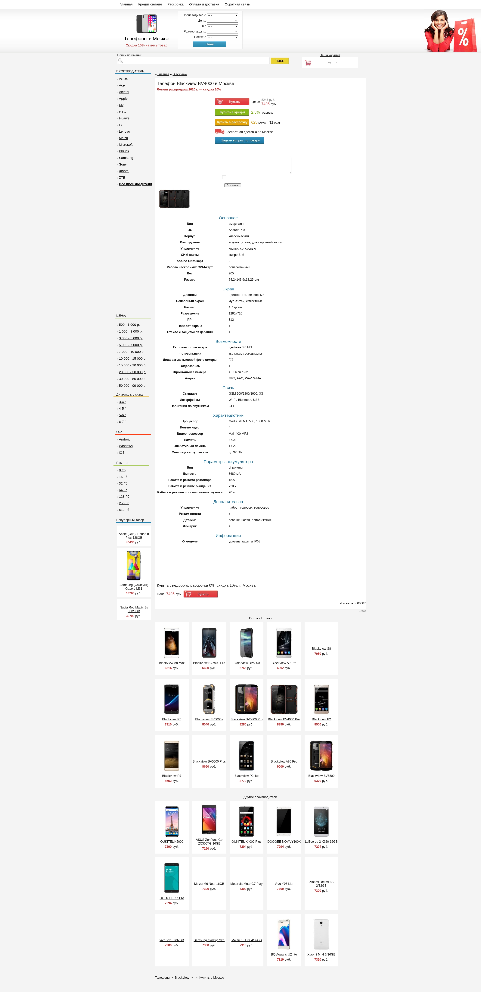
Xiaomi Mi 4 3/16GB (321, 954)
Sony (123, 164)
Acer (122, 85)
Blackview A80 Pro (284, 761)
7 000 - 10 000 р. (131, 352)
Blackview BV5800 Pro (246, 719)
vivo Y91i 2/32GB (172, 940)
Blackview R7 (171, 776)
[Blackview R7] (172, 770)
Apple (123, 98)
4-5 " (122, 408)
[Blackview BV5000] (246, 657)
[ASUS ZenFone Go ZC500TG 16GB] (209, 834)
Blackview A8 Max (172, 663)
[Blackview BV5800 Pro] (246, 714)
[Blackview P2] (321, 714)
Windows (126, 446)
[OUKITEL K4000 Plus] (247, 836)
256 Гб (124, 503)
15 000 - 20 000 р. (132, 365)
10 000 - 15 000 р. (132, 358)
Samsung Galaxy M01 (209, 940)
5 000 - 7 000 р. (131, 345)
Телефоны (162, 977)
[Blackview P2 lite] (246, 770)
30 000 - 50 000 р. (132, 379)
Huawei (124, 118)
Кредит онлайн (150, 4)
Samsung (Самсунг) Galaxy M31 (133, 586)
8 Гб (122, 470)
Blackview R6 (171, 719)
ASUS (123, 79)
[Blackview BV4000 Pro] (284, 714)
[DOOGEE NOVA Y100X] (284, 836)
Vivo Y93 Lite (284, 884)
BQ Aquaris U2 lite (284, 954)
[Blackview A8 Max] (172, 657)
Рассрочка (175, 4)
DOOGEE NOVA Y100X (284, 841)
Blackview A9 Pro (284, 663)
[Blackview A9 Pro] (284, 657)
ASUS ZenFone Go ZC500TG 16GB (209, 841)
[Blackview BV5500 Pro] (209, 657)
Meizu (123, 138)
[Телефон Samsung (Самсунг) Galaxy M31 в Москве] (133, 580)
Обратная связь (237, 4)
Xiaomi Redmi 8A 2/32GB (321, 883)
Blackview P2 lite (246, 776)
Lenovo (124, 131)
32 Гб (123, 483)
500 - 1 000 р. (129, 325)
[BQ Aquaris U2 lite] (284, 949)
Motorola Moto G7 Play (246, 884)
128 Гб (124, 496)
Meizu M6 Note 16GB (209, 884)
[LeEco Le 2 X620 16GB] (321, 836)
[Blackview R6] (171, 714)
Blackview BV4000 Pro (284, 719)
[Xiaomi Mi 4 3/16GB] (321, 949)
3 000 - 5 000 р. (131, 338)
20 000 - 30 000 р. (132, 372)
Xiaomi (124, 171)
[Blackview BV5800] (321, 770)
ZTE (122, 177)
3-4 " (122, 402)
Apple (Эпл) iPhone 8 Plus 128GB (134, 535)
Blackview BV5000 (247, 663)
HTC (122, 112)
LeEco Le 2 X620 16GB (321, 841)
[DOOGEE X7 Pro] (172, 892)
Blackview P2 (321, 719)
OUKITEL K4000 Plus (246, 841)
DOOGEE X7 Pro (172, 898)
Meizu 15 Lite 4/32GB (246, 940)
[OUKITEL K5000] (172, 836)
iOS (122, 452)
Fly (121, 105)
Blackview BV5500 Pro (209, 663)
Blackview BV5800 (321, 776)
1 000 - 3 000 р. (131, 331)
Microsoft (126, 145)
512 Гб (124, 510)
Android (125, 439)
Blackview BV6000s (209, 719)
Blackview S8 (321, 648)
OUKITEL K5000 (171, 841)
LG (121, 125)
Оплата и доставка (204, 4)
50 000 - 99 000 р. (132, 385)
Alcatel (124, 92)
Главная (126, 4)
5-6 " (122, 415)
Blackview (180, 74)
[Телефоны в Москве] (146, 32)
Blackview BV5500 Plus (209, 761)
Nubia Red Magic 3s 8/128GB (134, 609)
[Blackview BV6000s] (209, 714)
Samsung (126, 158)
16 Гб (123, 477)
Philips (124, 151)
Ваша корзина (330, 55)
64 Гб (123, 490)
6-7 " (122, 422)
